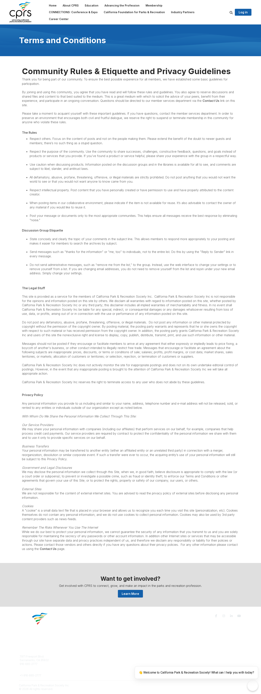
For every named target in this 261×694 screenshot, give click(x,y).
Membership (143, 660)
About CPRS (83, 656)
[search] (226, 12)
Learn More (130, 594)
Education (81, 660)
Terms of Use (197, 658)
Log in (243, 12)
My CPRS (141, 664)
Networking (142, 656)
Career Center (84, 664)
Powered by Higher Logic (226, 685)
